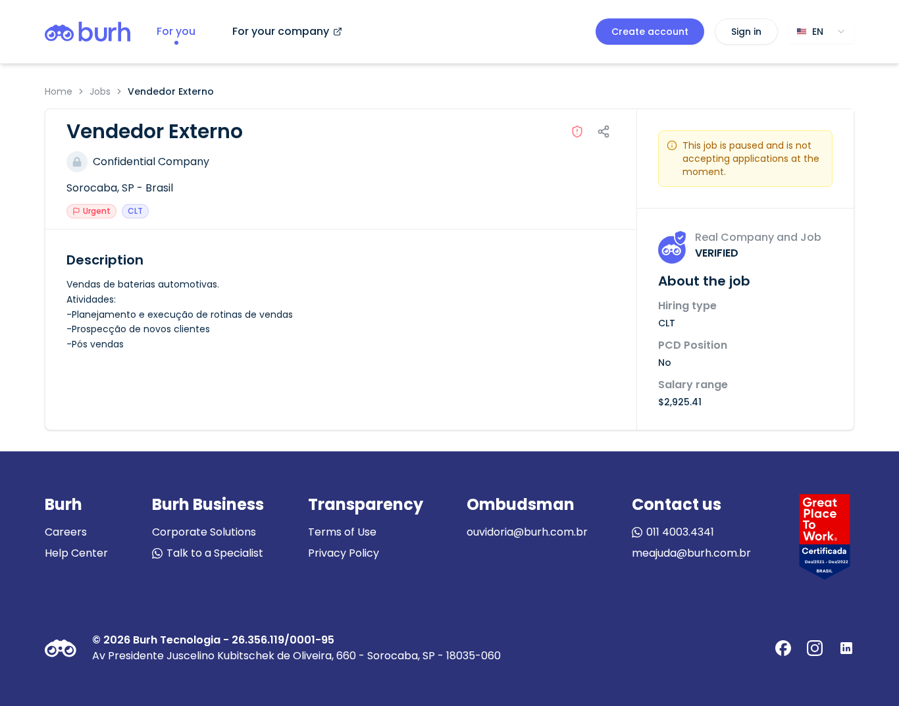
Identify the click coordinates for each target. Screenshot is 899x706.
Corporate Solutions (204, 532)
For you (176, 31)
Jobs (100, 91)
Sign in (746, 31)
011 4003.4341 (680, 532)
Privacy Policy (343, 553)
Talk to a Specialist (215, 553)
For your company (280, 31)
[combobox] (821, 31)
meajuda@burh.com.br (691, 553)
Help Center (76, 553)
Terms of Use (342, 532)
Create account (649, 31)
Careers (66, 532)
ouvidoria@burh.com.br (527, 532)
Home (58, 91)
